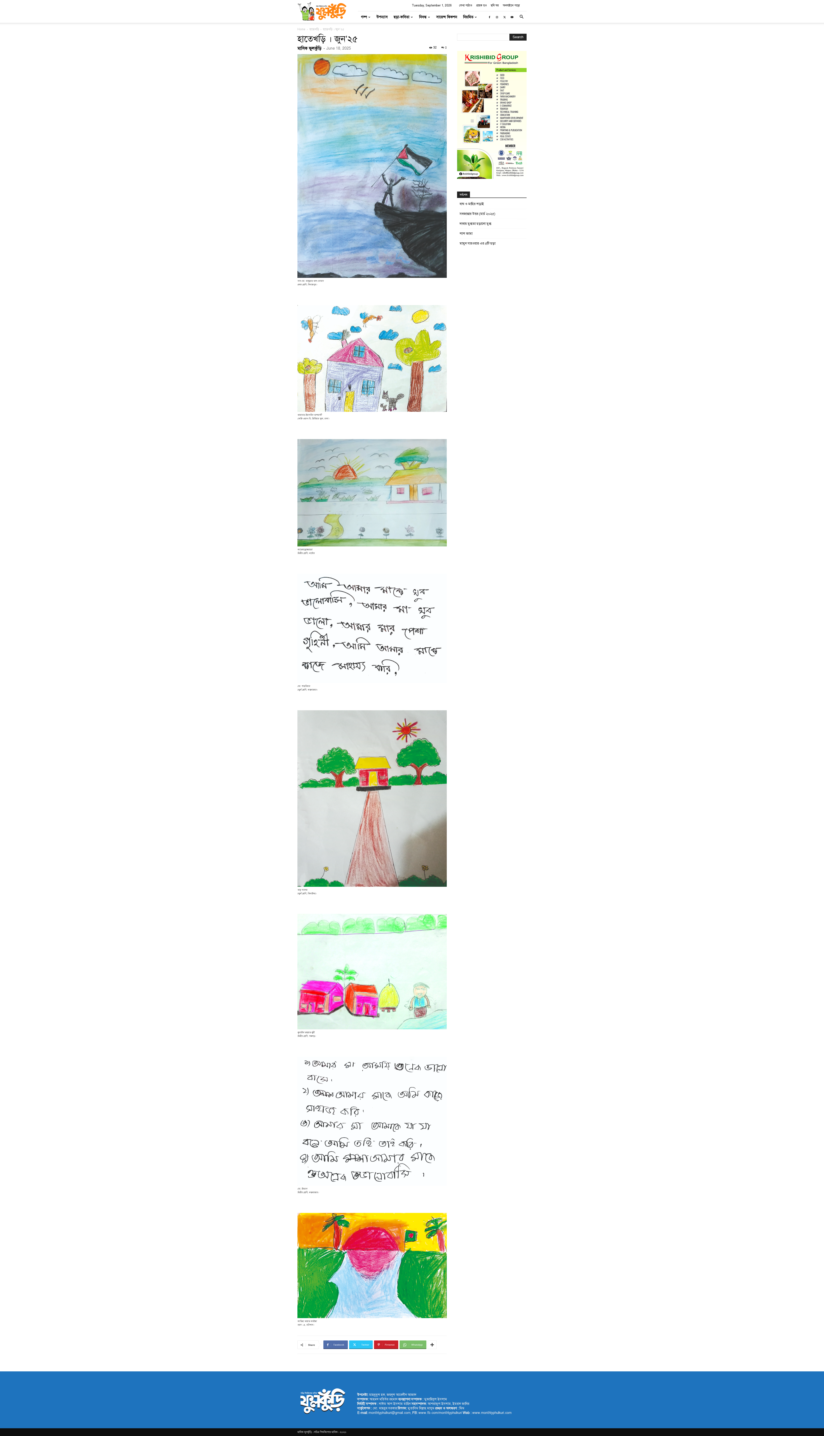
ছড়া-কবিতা (401, 17)
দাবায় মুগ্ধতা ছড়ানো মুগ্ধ (475, 224)
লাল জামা (466, 233)
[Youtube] (512, 17)
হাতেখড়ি (314, 29)
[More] (432, 1344)
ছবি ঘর (495, 5)
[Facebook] (489, 17)
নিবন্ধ (423, 17)
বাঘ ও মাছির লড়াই (472, 204)
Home (301, 29)
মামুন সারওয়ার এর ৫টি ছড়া (477, 243)
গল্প (364, 17)
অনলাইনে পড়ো (511, 5)
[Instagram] (497, 17)
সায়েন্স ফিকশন (446, 17)
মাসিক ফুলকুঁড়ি (309, 48)
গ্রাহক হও (481, 5)
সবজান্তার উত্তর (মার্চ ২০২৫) (477, 214)
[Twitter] (504, 17)
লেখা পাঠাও (465, 5)
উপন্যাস (382, 17)
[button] (521, 17)
